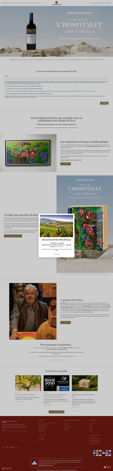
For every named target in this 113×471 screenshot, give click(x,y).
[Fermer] (72, 215)
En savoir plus (56, 254)
